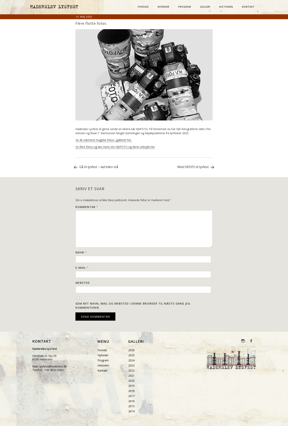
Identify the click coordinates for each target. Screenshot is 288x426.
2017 (131, 396)
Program (184, 6)
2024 (131, 360)
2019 (131, 386)
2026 (131, 350)
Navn (81, 252)
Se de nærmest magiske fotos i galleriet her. (104, 140)
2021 (131, 375)
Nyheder (163, 6)
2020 (131, 381)
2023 (131, 365)
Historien (226, 6)
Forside (143, 6)
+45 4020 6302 (54, 370)
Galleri (205, 6)
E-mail (82, 268)
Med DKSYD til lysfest (193, 167)
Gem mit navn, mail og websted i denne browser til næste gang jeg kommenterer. (132, 305)
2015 (131, 406)
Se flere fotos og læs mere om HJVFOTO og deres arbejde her (115, 147)
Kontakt (248, 6)
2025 (131, 355)
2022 (131, 370)
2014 (131, 411)
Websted (82, 283)
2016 (131, 401)
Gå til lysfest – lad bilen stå (98, 167)
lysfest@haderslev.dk (53, 366)
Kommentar (86, 207)
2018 (131, 391)
